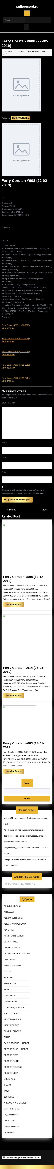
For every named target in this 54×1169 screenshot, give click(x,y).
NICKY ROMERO (11, 1025)
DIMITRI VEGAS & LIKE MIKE (17, 954)
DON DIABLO (10, 960)
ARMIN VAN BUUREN (14, 936)
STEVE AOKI (9, 1079)
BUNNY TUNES (11, 942)
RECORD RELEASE (13, 1067)
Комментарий (8, 403)
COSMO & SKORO (12, 948)
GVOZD (7, 971)
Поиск (27, 783)
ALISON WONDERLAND (15, 924)
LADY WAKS (9, 995)
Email (5, 457)
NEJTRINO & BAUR (13, 1019)
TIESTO (7, 1085)
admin (21, 51)
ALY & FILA (9, 930)
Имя (4, 443)
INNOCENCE (10, 983)
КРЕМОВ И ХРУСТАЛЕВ (15, 1103)
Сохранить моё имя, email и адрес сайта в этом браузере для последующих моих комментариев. (24, 491)
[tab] (27, 13)
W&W (6, 1091)
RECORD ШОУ (11, 1073)
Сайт (4, 472)
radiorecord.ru (27, 6)
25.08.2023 (10, 51)
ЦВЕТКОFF (9, 1132)
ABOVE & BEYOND (12, 906)
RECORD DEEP (11, 1055)
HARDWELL (9, 977)
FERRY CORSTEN (20, 118)
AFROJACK (9, 912)
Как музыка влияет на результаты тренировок (24, 830)
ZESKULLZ (9, 1097)
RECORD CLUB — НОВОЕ (16, 1049)
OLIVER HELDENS (12, 1031)
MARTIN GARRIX (12, 1013)
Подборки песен (11, 1115)
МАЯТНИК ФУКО (11, 1109)
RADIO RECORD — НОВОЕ (16, 1043)
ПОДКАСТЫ (9, 1121)
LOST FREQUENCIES (14, 1007)
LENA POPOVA (11, 1001)
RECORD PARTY (11, 1061)
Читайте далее (15, 605)
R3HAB (7, 1037)
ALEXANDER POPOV (13, 918)
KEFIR (7, 989)
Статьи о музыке (11, 1127)
